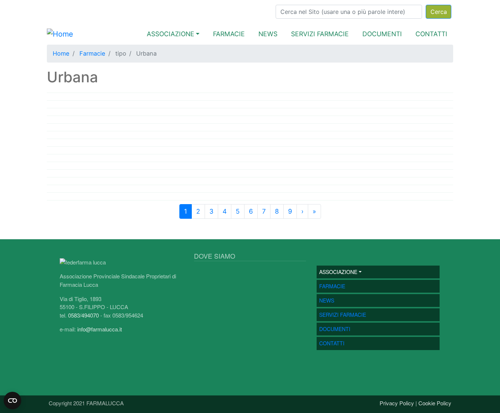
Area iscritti (60, 9)
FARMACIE (229, 34)
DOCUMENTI (382, 34)
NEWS (267, 34)
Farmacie (92, 53)
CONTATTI (431, 34)
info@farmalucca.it (99, 329)
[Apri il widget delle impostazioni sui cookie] (12, 400)
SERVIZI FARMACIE (320, 34)
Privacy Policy (397, 403)
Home (61, 53)
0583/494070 (83, 315)
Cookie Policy (434, 403)
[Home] (60, 34)
